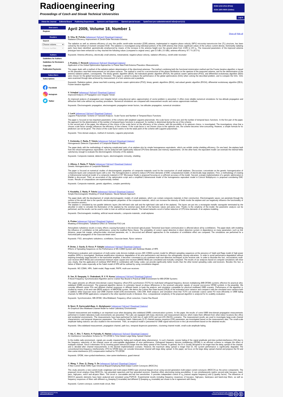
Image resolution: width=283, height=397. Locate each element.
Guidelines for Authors (52, 59)
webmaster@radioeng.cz (46, 394)
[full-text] (100, 37)
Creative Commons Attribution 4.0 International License (222, 394)
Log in (240, 18)
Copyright (47, 66)
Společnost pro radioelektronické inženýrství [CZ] (164, 22)
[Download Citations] (113, 37)
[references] (91, 37)
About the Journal (48, 22)
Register (46, 31)
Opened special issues (130, 22)
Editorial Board (65, 22)
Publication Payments (52, 69)
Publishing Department (84, 22)
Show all (232, 34)
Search (46, 41)
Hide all (240, 34)
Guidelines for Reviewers (53, 62)
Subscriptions (49, 79)
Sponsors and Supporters (107, 22)
